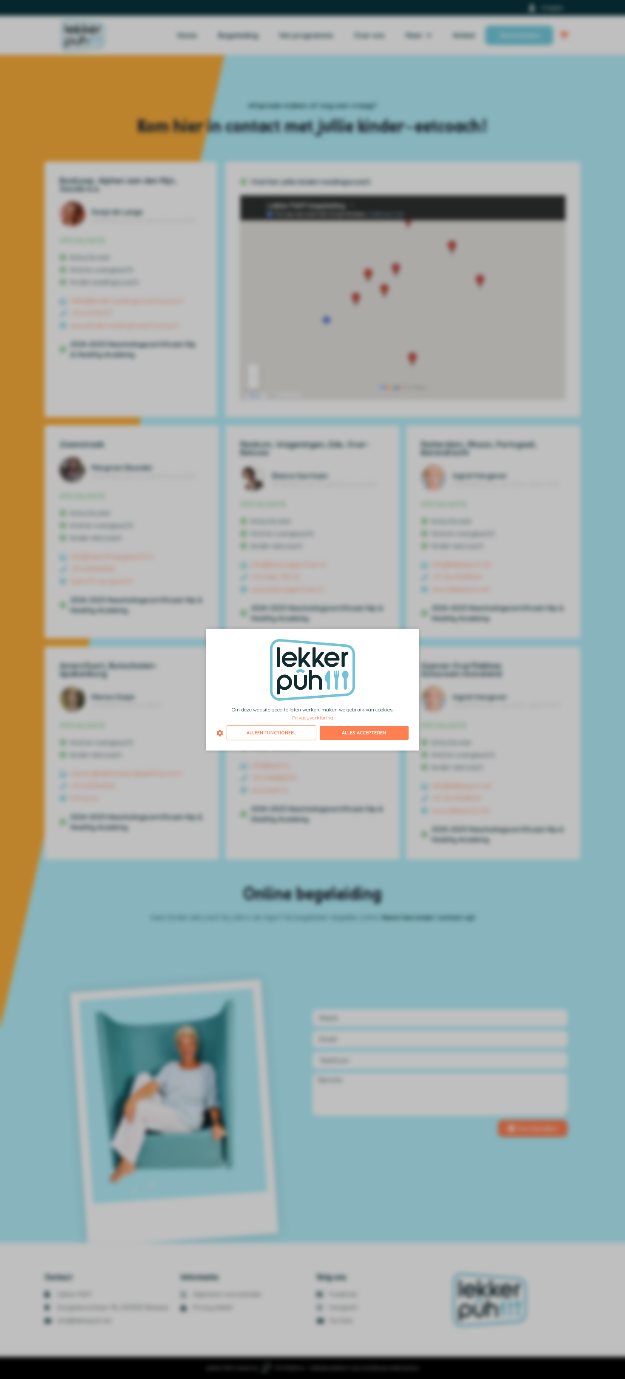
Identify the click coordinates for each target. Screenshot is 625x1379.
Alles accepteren (364, 733)
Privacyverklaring (312, 717)
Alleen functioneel (271, 733)
